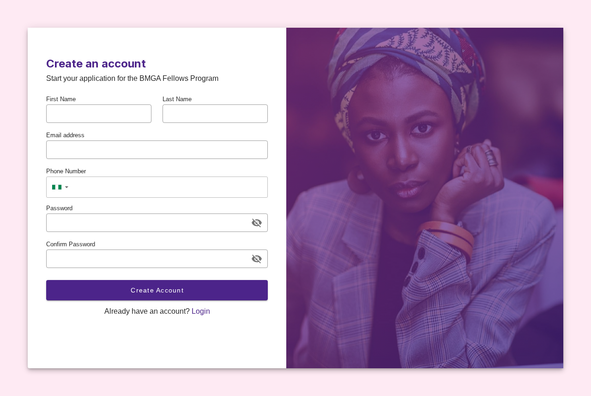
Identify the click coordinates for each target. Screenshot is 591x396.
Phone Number (66, 171)
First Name (61, 99)
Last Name (177, 99)
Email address (65, 135)
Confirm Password (70, 244)
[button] (60, 187)
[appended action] (256, 222)
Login (201, 311)
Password (59, 208)
